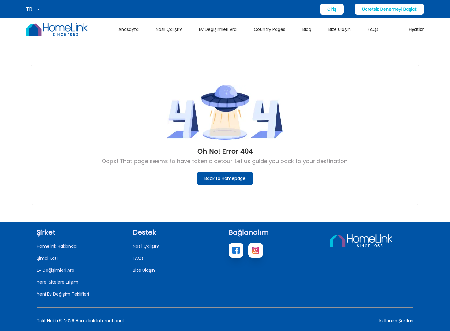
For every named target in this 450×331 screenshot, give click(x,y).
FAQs (373, 29)
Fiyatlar (416, 29)
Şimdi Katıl (47, 258)
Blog (306, 29)
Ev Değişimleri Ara (218, 29)
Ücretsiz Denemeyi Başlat (389, 9)
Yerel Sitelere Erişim (57, 282)
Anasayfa (128, 29)
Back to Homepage (225, 178)
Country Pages (269, 29)
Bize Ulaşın (339, 29)
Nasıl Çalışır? (169, 29)
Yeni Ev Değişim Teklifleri (63, 294)
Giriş (331, 9)
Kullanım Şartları (396, 321)
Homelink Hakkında (57, 246)
